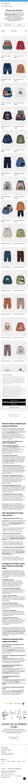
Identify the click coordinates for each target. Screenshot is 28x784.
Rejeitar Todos (14, 403)
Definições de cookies (14, 407)
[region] (14, 391)
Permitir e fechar (14, 400)
